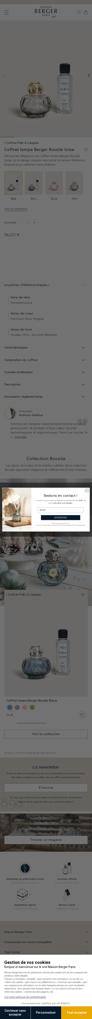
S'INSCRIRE (60, 517)
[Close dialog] (87, 490)
